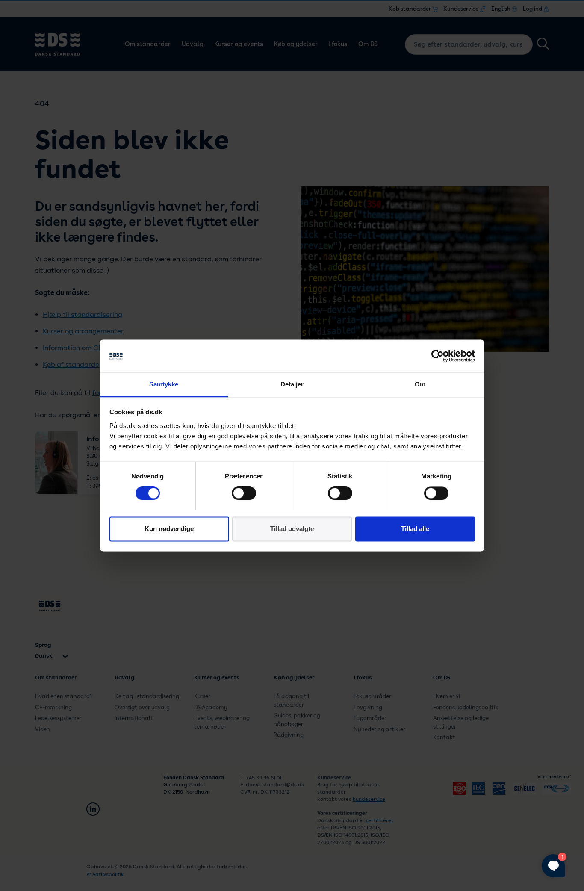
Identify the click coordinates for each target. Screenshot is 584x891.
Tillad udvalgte (292, 528)
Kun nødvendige (169, 528)
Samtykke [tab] (164, 384)
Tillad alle (415, 528)
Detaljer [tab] (292, 384)
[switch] (244, 493)
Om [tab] (420, 384)
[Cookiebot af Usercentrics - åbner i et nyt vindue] (437, 356)
